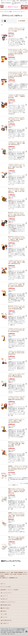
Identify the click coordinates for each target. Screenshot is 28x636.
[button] (2, 6)
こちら (13, 634)
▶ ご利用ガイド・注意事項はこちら (9, 577)
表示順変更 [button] (22, 20)
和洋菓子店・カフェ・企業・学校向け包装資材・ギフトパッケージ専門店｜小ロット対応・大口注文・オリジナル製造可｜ (13, 574)
